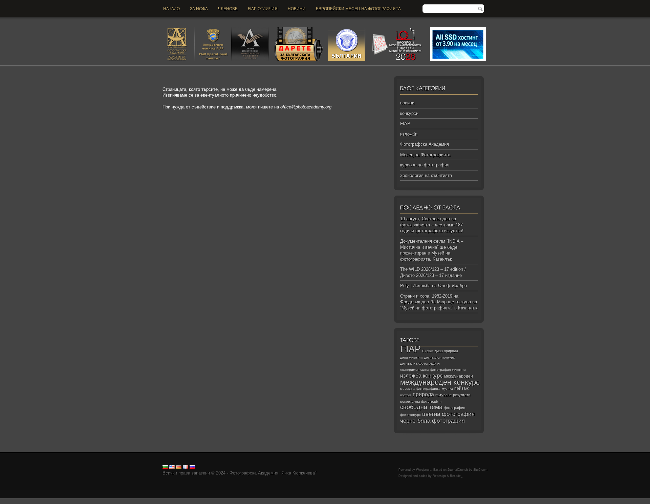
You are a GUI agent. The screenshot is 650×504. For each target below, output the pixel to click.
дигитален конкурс (439, 357)
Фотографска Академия (424, 144)
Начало (171, 8)
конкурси (409, 113)
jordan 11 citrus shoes (235, 501)
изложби (408, 134)
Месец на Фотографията (425, 154)
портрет (405, 395)
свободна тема (421, 407)
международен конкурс (440, 382)
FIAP (405, 123)
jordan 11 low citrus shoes (526, 501)
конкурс (433, 375)
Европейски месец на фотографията (358, 8)
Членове (228, 8)
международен (458, 376)
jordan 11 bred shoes (332, 501)
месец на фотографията (420, 388)
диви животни (411, 357)
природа (423, 394)
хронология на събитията (426, 175)
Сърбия (427, 351)
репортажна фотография (420, 401)
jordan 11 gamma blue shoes (28, 501)
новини (297, 8)
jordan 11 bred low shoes (378, 501)
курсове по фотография (424, 164)
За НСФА (199, 8)
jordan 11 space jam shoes (284, 501)
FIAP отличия (263, 8)
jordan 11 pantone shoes (475, 501)
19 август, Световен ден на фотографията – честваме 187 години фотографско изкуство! (431, 224)
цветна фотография (448, 414)
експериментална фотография (425, 369)
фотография (454, 408)
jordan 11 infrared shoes (427, 501)
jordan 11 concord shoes (137, 501)
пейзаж (461, 388)
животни (459, 369)
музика (447, 388)
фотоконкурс (410, 415)
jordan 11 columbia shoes (187, 501)
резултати (461, 395)
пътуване (443, 395)
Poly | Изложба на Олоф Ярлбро (433, 285)
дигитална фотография (420, 363)
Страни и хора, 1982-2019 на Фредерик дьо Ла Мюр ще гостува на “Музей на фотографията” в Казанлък (438, 302)
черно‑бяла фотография (432, 421)
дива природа (446, 351)
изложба (410, 375)
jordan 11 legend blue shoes (85, 501)
